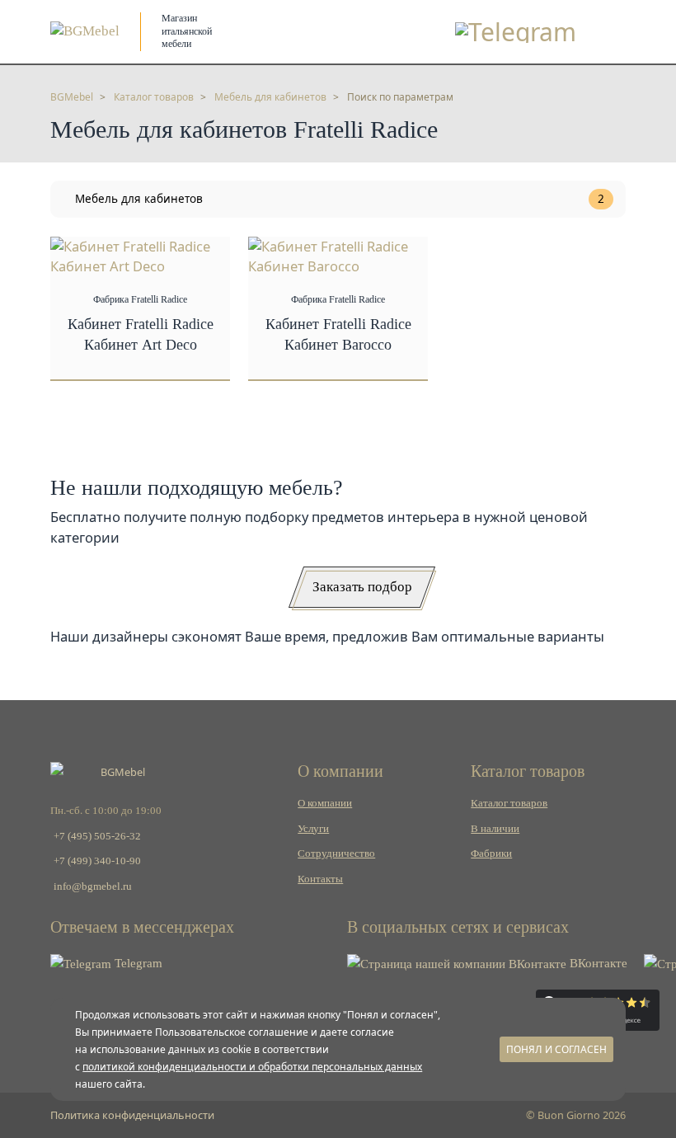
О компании (325, 803)
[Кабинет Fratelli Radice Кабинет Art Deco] (140, 255)
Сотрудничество (336, 853)
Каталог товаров (509, 803)
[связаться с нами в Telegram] (515, 32)
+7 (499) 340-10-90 (97, 861)
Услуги (313, 829)
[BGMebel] (85, 31)
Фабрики (491, 853)
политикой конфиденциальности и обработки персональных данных (252, 1067)
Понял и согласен (556, 1049)
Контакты (320, 879)
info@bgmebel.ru (93, 886)
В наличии (495, 829)
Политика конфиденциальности (132, 1114)
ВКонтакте (596, 963)
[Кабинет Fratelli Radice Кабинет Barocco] (338, 255)
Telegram (136, 963)
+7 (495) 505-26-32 (97, 836)
